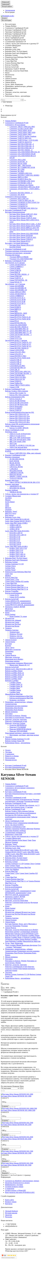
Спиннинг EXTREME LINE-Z (20, 183)
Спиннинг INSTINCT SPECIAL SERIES (24, 175)
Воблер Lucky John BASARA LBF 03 (18, 669)
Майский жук (10, 611)
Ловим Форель (10, 655)
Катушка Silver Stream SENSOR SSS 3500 (16, 1165)
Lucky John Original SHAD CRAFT (18, 521)
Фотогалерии (10, 758)
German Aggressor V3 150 (14, 564)
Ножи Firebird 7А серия (18, 616)
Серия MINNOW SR (17, 315)
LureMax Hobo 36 (15, 686)
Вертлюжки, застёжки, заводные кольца (24, 735)
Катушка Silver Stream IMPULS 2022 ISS (24, 228)
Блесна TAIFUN (15, 410)
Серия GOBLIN (15, 270)
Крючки (8, 645)
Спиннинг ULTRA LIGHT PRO (21, 128)
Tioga (7, 506)
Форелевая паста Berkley (14, 659)
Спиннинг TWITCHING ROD (20, 130)
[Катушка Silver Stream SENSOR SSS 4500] (17, 1137)
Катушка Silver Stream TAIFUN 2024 (22, 218)
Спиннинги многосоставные (15, 197)
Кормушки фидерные (29, 945)
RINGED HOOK (15, 474)
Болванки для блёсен (17, 700)
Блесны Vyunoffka (11, 591)
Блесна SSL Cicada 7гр (17, 393)
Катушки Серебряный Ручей (15, 210)
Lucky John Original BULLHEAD (17, 519)
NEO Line (13, 443)
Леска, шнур (9, 647)
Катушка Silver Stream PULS (19, 241)
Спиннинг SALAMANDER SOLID (22, 154)
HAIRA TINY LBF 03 (17, 554)
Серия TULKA (14, 336)
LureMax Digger (15, 682)
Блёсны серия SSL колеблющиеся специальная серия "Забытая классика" (22, 425)
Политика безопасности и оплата (17, 1183)
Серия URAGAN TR (17, 379)
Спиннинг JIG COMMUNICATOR (22, 167)
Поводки (8, 902)
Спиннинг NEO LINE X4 (18, 198)
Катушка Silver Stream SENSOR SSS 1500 (16, 1153)
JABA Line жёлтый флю (18, 447)
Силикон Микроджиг (13, 496)
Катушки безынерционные (15, 212)
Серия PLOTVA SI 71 (17, 298)
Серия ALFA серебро (17, 597)
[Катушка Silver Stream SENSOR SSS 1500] (17, 1151)
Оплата (8, 750)
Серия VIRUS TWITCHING (19, 385)
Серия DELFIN (15, 305)
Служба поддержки (8, 1196)
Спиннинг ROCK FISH (18, 163)
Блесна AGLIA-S (15, 399)
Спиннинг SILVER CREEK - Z (20, 150)
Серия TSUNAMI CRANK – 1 (20, 335)
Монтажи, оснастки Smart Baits (16, 900)
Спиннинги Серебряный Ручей (16, 123)
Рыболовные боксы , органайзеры (17, 743)
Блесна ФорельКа (15, 406)
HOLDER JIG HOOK (17, 488)
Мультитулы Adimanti (13, 620)
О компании (9, 754)
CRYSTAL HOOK (16, 467)
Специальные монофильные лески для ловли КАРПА (21, 824)
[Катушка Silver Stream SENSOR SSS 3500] (17, 1163)
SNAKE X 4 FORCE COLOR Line (22, 445)
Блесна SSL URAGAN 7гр (19, 414)
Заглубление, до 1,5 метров (15, 284)
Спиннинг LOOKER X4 (18, 206)
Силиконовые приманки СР (15, 832)
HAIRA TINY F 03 (16, 550)
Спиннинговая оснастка (21, 902)
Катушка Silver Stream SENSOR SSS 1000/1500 (18, 1110)
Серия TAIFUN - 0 (16, 278)
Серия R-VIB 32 (15, 364)
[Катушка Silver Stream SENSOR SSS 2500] (17, 1123)
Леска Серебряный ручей (14, 430)
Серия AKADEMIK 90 (17, 288)
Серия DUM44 (14, 268)
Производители (11, 760)
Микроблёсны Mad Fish (14, 694)
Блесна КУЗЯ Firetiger (17, 401)
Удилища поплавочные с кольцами (18, 253)
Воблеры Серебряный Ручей (15, 261)
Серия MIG (13, 311)
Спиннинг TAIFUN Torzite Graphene (22, 136)
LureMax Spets (14, 692)
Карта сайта (9, 1200)
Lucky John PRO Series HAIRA (16, 546)
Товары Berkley (10, 121)
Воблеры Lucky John (12, 517)
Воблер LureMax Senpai (13, 677)
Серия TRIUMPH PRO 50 (18, 329)
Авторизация (10, 10)
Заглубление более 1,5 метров (16, 340)
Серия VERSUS (15, 381)
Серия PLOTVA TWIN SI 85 (19, 358)
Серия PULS (14, 321)
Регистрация (9, 12)
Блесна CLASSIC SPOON (18, 428)
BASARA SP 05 (15, 544)
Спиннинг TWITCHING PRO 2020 (22, 132)
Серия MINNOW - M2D (18, 313)
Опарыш (8, 509)
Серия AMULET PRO (17, 292)
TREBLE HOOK (15, 492)
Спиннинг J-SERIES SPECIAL (20, 173)
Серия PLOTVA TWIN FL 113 (20, 342)
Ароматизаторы (11, 704)
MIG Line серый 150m (17, 441)
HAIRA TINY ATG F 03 (18, 548)
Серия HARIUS (15, 307)
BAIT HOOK (14, 461)
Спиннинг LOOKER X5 (18, 204)
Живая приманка (11, 712)
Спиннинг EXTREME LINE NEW (22, 181)
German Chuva (10, 566)
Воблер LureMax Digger (14, 671)
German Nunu (10, 568)
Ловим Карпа (10, 642)
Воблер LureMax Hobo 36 (14, 675)
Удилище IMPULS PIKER (18, 257)
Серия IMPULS (15, 309)
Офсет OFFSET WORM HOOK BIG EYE (24, 482)
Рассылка (8, 1217)
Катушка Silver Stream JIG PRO (20, 216)
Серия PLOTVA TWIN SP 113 (20, 346)
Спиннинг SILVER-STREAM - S (21, 148)
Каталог (4, 18)
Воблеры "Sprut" (11, 511)
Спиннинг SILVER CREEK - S (20, 193)
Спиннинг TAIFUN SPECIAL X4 (21, 200)
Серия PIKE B (14, 272)
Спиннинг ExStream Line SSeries (21, 185)
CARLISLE (13, 469)
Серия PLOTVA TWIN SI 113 (20, 344)
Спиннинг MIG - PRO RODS (20, 165)
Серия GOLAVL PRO (17, 352)
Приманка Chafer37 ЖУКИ (15, 607)
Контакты (8, 1204)
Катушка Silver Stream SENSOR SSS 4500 (16, 1139)
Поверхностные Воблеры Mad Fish (18, 572)
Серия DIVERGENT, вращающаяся (18, 603)
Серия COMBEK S (16, 266)
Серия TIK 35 (14, 369)
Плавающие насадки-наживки (16, 706)
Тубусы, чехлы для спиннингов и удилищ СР (21, 494)
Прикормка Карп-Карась (14, 710)
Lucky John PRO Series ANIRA (16, 523)
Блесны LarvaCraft (12, 599)
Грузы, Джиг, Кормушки (14, 943)
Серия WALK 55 (15, 282)
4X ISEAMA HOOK (16, 459)
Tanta (7, 504)
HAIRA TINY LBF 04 (17, 556)
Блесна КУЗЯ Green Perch (18, 403)
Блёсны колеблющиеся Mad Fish (21, 698)
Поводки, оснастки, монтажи (16, 719)
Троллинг (8, 737)
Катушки (8, 644)
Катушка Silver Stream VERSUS (21, 239)
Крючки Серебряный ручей (15, 455)
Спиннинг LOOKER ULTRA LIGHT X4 (24, 202)
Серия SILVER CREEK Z (18, 327)
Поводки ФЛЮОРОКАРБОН (20, 729)
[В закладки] (12, 1135)
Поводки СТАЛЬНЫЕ (17, 727)
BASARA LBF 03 (15, 533)
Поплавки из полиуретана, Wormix (18, 717)
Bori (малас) (9, 515)
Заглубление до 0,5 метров (15, 263)
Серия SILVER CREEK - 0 (19, 274)
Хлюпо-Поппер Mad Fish (14, 585)
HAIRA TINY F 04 (16, 552)
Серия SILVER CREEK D (18, 348)
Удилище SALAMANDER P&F (21, 259)
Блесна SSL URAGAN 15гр (19, 416)
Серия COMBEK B (16, 296)
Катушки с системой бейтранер (16, 243)
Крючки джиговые (12, 484)
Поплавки (9, 714)
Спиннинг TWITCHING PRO (20, 134)
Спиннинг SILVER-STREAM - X (21, 146)
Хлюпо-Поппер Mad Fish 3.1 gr (16, 587)
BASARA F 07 (14, 541)
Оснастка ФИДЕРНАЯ (17, 725)
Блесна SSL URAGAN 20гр (19, 418)
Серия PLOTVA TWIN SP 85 (19, 319)
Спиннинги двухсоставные (15, 125)
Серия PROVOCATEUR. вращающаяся (19, 605)
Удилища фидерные (12, 255)
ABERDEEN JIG (15, 486)
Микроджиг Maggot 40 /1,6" (19, 665)
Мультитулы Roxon (12, 626)
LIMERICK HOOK (16, 473)
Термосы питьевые (16, 638)
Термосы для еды (15, 636)
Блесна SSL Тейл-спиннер (19, 395)
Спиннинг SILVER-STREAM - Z (21, 144)
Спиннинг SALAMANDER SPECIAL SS (24, 152)
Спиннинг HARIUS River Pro (20, 179)
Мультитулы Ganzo (12, 622)
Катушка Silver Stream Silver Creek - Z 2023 (25, 224)
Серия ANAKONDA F (17, 265)
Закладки (8, 1215)
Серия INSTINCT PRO (17, 356)
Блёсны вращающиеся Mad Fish (21, 696)
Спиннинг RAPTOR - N (18, 162)
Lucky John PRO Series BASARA (17, 531)
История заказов (11, 1213)
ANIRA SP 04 (14, 529)
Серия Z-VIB (14, 387)
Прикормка (9, 651)
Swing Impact (10, 502)
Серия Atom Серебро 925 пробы (17, 581)
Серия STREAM (15, 276)
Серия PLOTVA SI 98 (17, 301)
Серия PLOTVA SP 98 (17, 300)
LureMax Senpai (15, 690)
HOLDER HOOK (15, 471)
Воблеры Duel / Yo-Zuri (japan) (16, 558)
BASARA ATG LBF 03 (17, 535)
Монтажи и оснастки (13, 649)
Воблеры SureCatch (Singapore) (16, 560)
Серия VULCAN (15, 338)
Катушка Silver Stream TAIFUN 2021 (22, 237)
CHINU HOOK (15, 465)
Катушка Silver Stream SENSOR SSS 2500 (16, 1125)
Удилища (8, 653)
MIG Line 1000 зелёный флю (19, 438)
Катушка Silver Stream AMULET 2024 (23, 214)
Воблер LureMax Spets (13, 679)
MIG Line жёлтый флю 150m (19, 439)
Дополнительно (6, 1207)
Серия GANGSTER (16, 350)
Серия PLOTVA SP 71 (17, 303)
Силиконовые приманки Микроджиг (19, 663)
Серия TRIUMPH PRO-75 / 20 (20, 333)
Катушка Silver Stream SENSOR (21, 235)
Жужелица (9, 609)
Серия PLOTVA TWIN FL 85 (20, 317)
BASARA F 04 (14, 537)
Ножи (7, 612)
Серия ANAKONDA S (17, 294)
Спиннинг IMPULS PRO (18, 177)
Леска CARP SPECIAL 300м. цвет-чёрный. (25, 453)
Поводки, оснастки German (15, 723)
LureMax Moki (14, 688)
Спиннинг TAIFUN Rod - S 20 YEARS (23, 140)
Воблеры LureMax (12, 680)
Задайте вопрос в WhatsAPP (15, 1190)
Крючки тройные (11, 490)
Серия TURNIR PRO (17, 375)
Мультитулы (9, 618)
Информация (5, 1177)
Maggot (7, 500)
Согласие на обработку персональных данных (22, 1181)
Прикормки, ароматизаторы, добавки (19, 702)
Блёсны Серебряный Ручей (15, 389)
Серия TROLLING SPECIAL (20, 371)
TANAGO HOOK (16, 478)
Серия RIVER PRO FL (17, 323)
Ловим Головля (10, 640)
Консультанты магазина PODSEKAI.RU (20, 1192)
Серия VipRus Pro (15, 383)
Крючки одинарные (12, 457)
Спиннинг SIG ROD (17, 195)
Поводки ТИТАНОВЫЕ (18, 731)
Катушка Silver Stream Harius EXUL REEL (24, 226)
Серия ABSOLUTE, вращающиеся (18, 601)
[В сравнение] (15, 1135)
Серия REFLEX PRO (17, 366)
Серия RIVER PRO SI (17, 368)
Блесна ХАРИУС (15, 408)
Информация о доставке (14, 1185)
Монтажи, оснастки (12, 657)
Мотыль (8, 507)
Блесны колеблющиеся (13, 593)
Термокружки (14, 632)
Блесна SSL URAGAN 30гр (19, 420)
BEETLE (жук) (10, 513)
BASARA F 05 (14, 539)
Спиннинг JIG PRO (16, 171)
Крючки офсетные (12, 480)
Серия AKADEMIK (16, 286)
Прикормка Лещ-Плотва (14, 708)
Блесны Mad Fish (11, 577)
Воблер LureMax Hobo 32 (14, 673)
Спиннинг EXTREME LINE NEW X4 (23, 208)
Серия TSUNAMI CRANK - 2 (20, 373)
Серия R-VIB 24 (15, 362)
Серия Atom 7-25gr (12, 579)
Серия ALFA (14, 595)
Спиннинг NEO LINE (17, 160)
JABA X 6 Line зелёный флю (20, 434)
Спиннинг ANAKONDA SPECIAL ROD (24, 187)
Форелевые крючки (12, 661)
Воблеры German (11, 562)
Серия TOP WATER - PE (18, 280)
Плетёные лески (11, 432)
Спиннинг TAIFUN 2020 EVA (20, 142)
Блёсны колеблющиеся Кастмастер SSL (19, 412)
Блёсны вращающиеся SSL (15, 397)
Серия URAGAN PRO (17, 377)
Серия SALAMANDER (18, 325)
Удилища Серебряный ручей (15, 249)
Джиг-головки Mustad (13, 945)
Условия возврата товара (14, 1186)
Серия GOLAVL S (16, 354)
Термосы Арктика (11, 630)
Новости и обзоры (12, 756)
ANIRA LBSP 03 (15, 527)
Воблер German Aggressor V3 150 (17, 739)
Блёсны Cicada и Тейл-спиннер (16, 391)
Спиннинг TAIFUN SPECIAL (20, 138)
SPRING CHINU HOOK (18, 476)
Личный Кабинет (11, 1211)
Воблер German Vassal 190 (14, 741)
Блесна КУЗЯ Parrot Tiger (18, 404)
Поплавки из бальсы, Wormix (16, 715)
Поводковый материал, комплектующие (20, 733)
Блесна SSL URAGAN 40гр (19, 422)
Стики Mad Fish (11, 583)
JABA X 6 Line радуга (17, 436)
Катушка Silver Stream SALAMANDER (23, 233)
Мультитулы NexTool (13, 624)
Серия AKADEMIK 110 (18, 290)
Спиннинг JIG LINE (17, 169)
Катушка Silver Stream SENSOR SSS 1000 (16, 1096)
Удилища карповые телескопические (18, 251)
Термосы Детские (15, 634)
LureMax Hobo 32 (15, 684)
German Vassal (10, 570)
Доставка (8, 752)
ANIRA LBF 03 (15, 525)
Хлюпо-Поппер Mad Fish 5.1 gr (16, 589)
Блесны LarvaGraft (12, 667)
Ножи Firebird (10, 614)
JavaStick (8, 498)
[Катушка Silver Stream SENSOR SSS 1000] (17, 1094)
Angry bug (9, 574)
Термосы (8, 628)
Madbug (8, 576)
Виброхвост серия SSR (13, 834)
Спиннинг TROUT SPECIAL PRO (22, 127)
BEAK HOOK (14, 463)
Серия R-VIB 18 (15, 360)
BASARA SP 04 (15, 542)
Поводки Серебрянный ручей (16, 721)
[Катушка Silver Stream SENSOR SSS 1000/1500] (19, 1108)
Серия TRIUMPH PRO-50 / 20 (20, 331)
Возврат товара (10, 1202)
